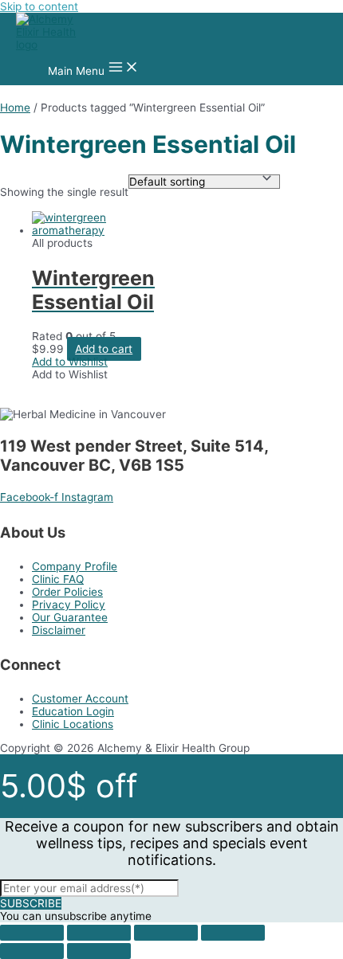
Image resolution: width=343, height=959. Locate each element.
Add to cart (103, 348)
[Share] (99, 933)
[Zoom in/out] (233, 933)
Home (15, 107)
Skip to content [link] (39, 6)
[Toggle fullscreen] (166, 933)
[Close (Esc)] (32, 933)
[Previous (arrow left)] (32, 951)
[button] (70, 361)
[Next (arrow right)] (99, 951)
